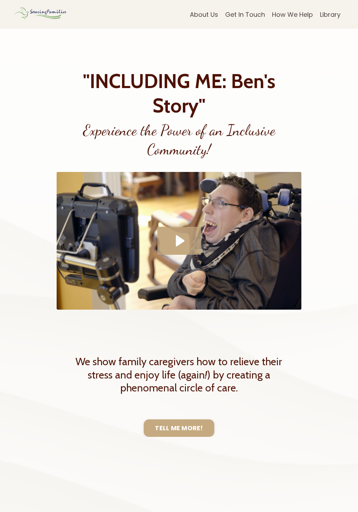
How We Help (292, 14)
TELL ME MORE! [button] (179, 428)
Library (330, 14)
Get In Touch (245, 14)
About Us (204, 14)
